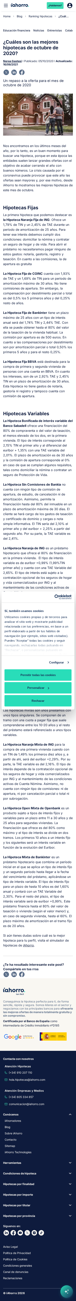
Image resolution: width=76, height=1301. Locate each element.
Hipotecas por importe (18, 1194)
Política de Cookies (15, 1259)
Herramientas (12, 1162)
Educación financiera (16, 30)
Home (7, 16)
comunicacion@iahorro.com (26, 1104)
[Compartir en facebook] (22, 72)
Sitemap (10, 1146)
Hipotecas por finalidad (18, 1184)
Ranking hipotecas (40, 16)
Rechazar (38, 700)
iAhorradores (13, 1120)
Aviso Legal (10, 1246)
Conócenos (11, 1114)
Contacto (10, 1139)
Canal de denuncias (15, 1271)
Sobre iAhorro (13, 1133)
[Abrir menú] (6, 5)
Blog (19, 16)
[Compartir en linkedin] (14, 72)
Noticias (38, 30)
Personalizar (35, 687)
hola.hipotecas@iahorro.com (27, 1079)
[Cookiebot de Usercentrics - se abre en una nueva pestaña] (55, 597)
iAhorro (28, 945)
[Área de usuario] (70, 5)
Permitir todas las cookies (38, 674)
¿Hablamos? (55, 5)
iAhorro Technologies (18, 1152)
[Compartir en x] (6, 72)
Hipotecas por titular (16, 1205)
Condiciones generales (17, 1265)
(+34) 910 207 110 (20, 1072)
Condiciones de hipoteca (19, 1173)
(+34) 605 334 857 (21, 1097)
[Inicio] (20, 5)
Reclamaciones (12, 1278)
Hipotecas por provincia (19, 1215)
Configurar (56, 662)
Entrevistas (54, 30)
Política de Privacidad (17, 1253)
